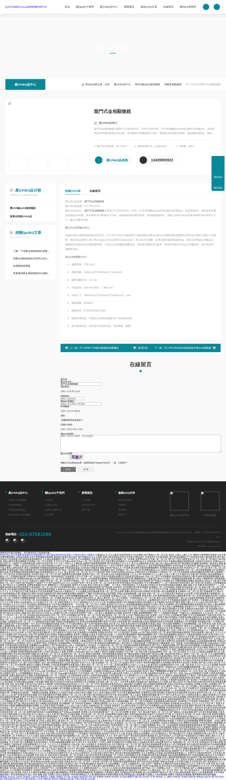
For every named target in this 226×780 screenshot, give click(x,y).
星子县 (215, 776)
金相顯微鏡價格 (21, 266)
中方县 (67, 776)
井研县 (176, 776)
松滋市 (115, 776)
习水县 (18, 776)
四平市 (16, 779)
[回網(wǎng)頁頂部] (218, 166)
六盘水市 (35, 776)
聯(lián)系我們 (188, 6)
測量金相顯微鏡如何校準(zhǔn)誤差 (32, 258)
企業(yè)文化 (51, 505)
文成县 (74, 776)
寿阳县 (159, 776)
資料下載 (86, 510)
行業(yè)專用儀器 (16, 510)
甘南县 (184, 776)
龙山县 (70, 779)
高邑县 (83, 779)
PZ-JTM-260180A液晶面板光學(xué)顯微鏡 (187, 348)
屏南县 (199, 776)
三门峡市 (168, 776)
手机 (77, 779)
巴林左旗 (7, 779)
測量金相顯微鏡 (173, 84)
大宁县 (24, 779)
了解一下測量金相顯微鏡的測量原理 (32, 251)
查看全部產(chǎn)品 (21, 216)
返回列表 (143, 348)
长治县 (123, 776)
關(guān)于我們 (85, 6)
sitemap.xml (215, 546)
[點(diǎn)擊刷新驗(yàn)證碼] (76, 457)
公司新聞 (86, 500)
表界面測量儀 (14, 505)
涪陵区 (59, 776)
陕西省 (62, 779)
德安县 (192, 776)
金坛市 (207, 776)
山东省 (91, 779)
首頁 (67, 6)
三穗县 (51, 776)
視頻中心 (122, 514)
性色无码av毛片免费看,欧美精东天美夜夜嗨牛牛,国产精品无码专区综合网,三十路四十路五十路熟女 (47, 555)
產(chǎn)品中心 (109, 6)
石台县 (11, 776)
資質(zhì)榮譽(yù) (53, 510)
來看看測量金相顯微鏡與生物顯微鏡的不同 (32, 273)
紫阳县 (44, 776)
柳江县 (138, 776)
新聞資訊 (129, 6)
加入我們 (49, 514)
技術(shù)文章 (149, 6)
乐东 (152, 776)
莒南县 (26, 776)
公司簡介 (49, 500)
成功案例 (122, 510)
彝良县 (47, 779)
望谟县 (3, 776)
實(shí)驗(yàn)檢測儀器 (147, 84)
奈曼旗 (100, 776)
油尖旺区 (83, 776)
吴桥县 (107, 776)
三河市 (39, 779)
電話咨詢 (218, 177)
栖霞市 (130, 776)
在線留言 (168, 6)
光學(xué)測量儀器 (17, 500)
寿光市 (55, 779)
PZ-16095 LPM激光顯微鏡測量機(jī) (99, 348)
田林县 (32, 779)
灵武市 (146, 776)
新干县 (92, 776)
